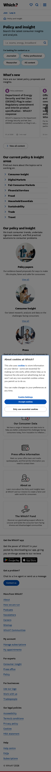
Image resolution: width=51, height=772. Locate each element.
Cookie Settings (25, 397)
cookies (21, 365)
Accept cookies (25, 401)
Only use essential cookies (25, 409)
